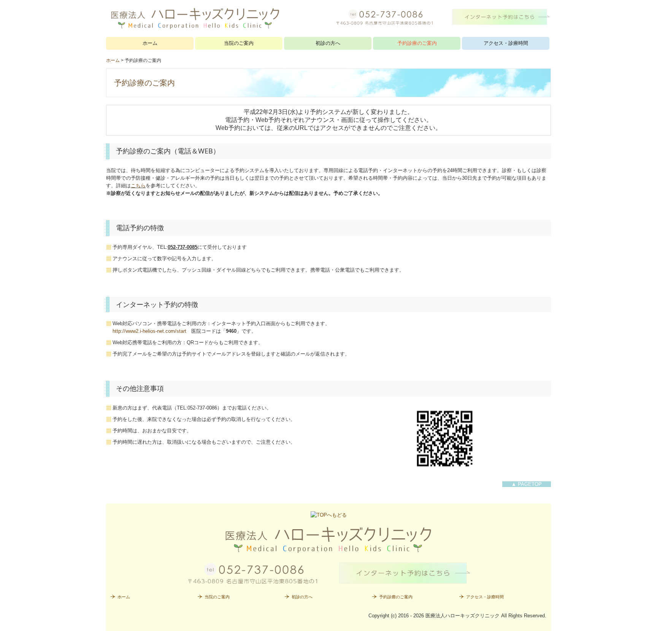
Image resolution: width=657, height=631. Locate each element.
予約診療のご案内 (417, 43)
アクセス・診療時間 (506, 43)
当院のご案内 (239, 43)
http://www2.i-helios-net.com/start (149, 331)
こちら (138, 185)
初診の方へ (328, 43)
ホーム (150, 43)
